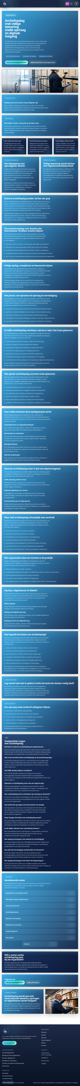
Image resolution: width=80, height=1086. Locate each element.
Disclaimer (5, 1073)
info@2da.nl (44, 1057)
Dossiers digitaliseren (8, 1058)
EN (71, 3)
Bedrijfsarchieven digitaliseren (11, 1055)
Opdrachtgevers (46, 1040)
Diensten (27, 944)
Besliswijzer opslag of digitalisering (17, 899)
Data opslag (9, 937)
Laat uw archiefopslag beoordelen (16, 62)
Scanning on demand (12, 906)
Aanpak (43, 1035)
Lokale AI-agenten (11, 931)
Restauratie (5, 1066)
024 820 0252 (45, 1060)
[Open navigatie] (76, 4)
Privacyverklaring (7, 1076)
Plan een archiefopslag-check (14, 982)
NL (67, 3)
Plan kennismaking (9, 1043)
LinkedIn (43, 1063)
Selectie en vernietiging (13, 918)
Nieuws (43, 1043)
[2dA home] (5, 4)
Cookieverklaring (7, 1078)
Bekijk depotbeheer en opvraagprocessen (43, 62)
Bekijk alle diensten (33, 982)
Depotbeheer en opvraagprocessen (17, 893)
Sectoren (44, 1037)
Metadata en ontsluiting (13, 925)
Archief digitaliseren (12, 912)
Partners (43, 1045)
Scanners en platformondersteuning (13, 1063)
